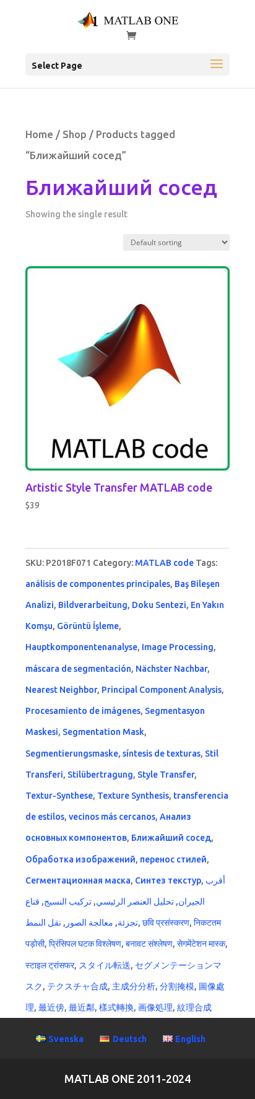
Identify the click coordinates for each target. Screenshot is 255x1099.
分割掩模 (177, 986)
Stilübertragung (100, 775)
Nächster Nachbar (171, 669)
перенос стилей (173, 859)
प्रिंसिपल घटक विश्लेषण (85, 944)
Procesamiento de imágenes (82, 711)
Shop (75, 134)
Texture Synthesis (133, 796)
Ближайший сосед (171, 838)
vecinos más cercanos (112, 817)
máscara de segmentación (78, 669)
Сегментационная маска (78, 880)
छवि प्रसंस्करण (165, 922)
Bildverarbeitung (92, 605)
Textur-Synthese (59, 796)
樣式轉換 (116, 1007)
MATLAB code (164, 563)
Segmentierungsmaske (71, 753)
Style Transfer (165, 775)
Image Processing (178, 647)
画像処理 (155, 1007)
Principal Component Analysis (162, 690)
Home (39, 134)
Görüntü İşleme (88, 626)
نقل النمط (43, 922)
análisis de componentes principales (97, 584)
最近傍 (51, 1007)
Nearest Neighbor (61, 690)
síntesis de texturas (162, 753)
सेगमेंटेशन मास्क (201, 944)
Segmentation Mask (103, 732)
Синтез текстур (168, 880)
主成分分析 (133, 986)
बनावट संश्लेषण (149, 944)
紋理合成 (194, 1007)
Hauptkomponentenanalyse (81, 647)
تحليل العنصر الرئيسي (135, 901)
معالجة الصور (89, 922)
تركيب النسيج (68, 901)
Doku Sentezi (159, 605)
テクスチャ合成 (77, 986)
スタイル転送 (105, 965)
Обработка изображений (80, 859)
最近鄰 (82, 1007)
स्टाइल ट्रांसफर (49, 965)
